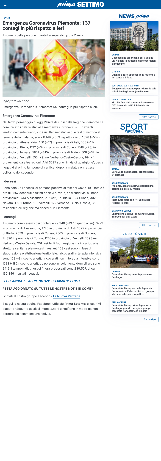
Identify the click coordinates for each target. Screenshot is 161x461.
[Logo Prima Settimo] (80, 4)
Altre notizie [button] (149, 117)
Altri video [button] (150, 319)
